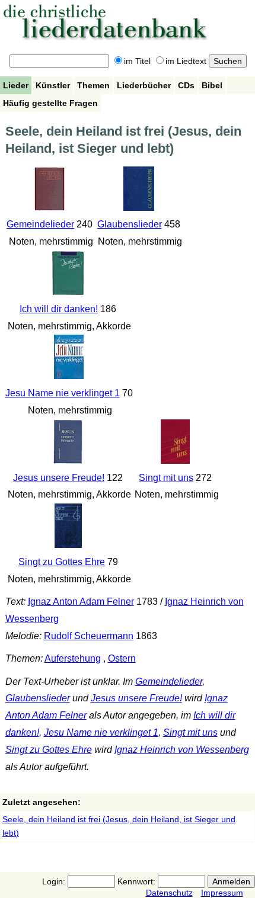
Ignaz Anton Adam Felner (81, 601)
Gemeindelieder (40, 224)
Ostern (122, 658)
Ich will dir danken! (59, 309)
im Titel (137, 61)
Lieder (15, 85)
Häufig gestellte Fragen (50, 103)
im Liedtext (185, 61)
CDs (186, 85)
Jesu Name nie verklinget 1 (62, 393)
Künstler (53, 85)
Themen (93, 85)
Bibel (212, 85)
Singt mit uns (166, 478)
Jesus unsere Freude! (58, 478)
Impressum (222, 892)
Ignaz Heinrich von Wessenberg (181, 750)
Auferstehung (72, 658)
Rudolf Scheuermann (88, 636)
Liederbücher (144, 85)
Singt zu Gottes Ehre (61, 562)
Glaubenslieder (129, 224)
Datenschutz (169, 892)
